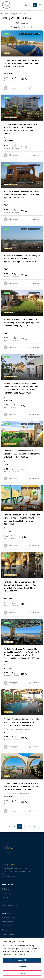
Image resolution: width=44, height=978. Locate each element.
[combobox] (25, 27)
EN (31, 5)
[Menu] (40, 5)
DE (35, 5)
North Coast (7, 901)
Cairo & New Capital (9, 906)
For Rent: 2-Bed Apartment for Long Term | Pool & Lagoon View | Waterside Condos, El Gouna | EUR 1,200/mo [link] (22, 63)
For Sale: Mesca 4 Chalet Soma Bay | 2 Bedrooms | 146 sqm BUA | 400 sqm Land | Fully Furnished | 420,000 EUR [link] (22, 322)
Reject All (22, 973)
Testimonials (7, 930)
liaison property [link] (13, 88)
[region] (22, 958)
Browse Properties (9, 918)
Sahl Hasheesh (7, 897)
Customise (22, 966)
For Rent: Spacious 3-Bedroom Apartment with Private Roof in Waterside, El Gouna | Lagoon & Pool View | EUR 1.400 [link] (22, 786)
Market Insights (8, 934)
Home (6, 14)
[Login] (26, 5)
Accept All (22, 960)
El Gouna (5, 889)
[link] (22, 43)
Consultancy (7, 926)
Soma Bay (6, 893)
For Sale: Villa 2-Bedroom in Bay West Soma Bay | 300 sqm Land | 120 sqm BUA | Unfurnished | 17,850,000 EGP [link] (22, 454)
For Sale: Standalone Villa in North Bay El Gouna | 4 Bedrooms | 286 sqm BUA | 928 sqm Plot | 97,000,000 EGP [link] (21, 194)
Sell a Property (7, 922)
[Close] (41, 939)
